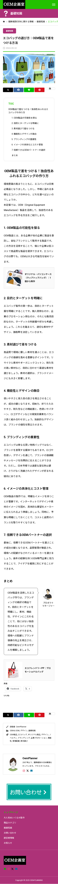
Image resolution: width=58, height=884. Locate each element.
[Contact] (31, 770)
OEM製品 (13, 735)
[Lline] (29, 90)
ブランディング (24, 738)
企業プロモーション (39, 738)
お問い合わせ (10, 833)
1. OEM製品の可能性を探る (24, 118)
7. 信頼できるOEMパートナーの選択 (28, 150)
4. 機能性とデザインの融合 (24, 134)
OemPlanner (21, 727)
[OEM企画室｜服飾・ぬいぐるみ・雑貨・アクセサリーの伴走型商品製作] (14, 4)
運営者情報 (9, 838)
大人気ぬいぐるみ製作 (14, 817)
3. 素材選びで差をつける (23, 128)
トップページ (11, 812)
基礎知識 (9, 31)
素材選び (24, 741)
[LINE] (5, 868)
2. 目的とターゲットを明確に (25, 123)
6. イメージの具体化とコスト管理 (27, 144)
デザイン (24, 731)
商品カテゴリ (10, 823)
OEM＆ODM (14, 731)
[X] (27, 770)
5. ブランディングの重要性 (24, 139)
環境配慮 (16, 741)
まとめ (15, 155)
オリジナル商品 (34, 735)
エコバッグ (22, 735)
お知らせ (8, 843)
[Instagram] (24, 770)
